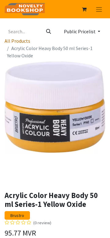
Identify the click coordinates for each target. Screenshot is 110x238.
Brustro (17, 215)
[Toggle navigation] (99, 9)
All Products (17, 41)
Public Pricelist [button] (80, 31)
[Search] (48, 31)
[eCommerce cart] (84, 9)
